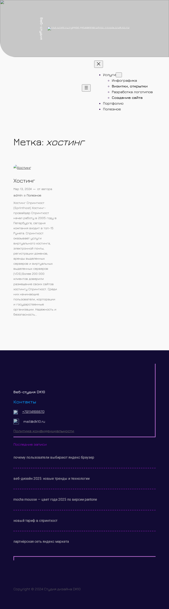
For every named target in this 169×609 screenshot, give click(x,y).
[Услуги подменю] (119, 74)
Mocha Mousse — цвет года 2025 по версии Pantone (55, 499)
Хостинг (24, 180)
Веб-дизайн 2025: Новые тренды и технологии (51, 478)
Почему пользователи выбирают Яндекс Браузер (53, 457)
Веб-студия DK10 (29, 392)
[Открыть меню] (86, 88)
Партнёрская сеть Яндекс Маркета (41, 541)
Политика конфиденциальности (43, 431)
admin (18, 195)
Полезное (34, 195)
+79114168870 (33, 411)
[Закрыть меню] (98, 64)
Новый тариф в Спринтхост (35, 521)
